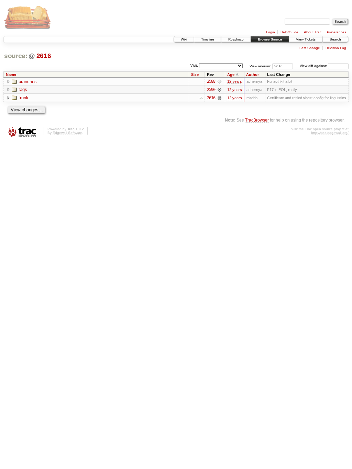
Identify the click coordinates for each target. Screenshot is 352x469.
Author (252, 74)
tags (23, 89)
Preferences (336, 32)
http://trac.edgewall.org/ (330, 133)
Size (195, 74)
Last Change (309, 48)
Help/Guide (289, 32)
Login (270, 32)
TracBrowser (257, 120)
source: (16, 55)
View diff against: (314, 66)
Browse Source (270, 39)
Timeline (207, 39)
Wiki (184, 39)
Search (335, 39)
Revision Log (336, 48)
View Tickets (306, 39)
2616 (43, 55)
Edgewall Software (67, 133)
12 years (234, 81)
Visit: (194, 65)
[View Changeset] (219, 81)
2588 (211, 81)
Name (11, 74)
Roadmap (236, 39)
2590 (211, 89)
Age (230, 74)
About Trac (312, 32)
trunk (24, 97)
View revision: (260, 66)
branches (28, 81)
